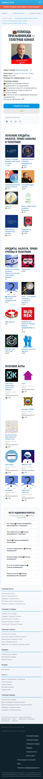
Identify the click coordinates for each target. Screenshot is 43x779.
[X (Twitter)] (11, 121)
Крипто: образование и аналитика (13, 679)
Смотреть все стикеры (9, 613)
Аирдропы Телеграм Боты (10, 598)
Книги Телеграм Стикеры (10, 619)
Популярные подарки (9, 657)
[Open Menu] (39, 2)
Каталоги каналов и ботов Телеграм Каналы (17, 704)
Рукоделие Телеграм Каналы (11, 710)
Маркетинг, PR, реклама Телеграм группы (16, 644)
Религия (15, 721)
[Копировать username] (30, 70)
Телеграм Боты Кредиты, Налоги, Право (25, 18)
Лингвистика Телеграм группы (12, 639)
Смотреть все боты (8, 593)
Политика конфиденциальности (28, 767)
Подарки (29, 748)
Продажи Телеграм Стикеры (11, 616)
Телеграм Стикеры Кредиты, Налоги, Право (14, 20)
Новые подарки (7, 659)
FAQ (18, 764)
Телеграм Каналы (32, 736)
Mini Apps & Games (8, 687)
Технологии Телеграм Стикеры (12, 624)
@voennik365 (22, 70)
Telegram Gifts (6, 689)
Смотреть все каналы (9, 699)
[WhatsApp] (16, 121)
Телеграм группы (32, 740)
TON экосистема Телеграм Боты (13, 601)
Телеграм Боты (31, 751)
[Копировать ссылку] (20, 121)
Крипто (4, 674)
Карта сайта (30, 755)
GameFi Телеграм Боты (9, 596)
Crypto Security (7, 684)
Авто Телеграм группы (9, 641)
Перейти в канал (21, 106)
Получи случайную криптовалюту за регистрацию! (21, 7)
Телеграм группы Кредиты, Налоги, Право (14, 23)
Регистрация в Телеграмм (26, 760)
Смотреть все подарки (9, 654)
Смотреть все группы (9, 634)
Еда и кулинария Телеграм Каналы (13, 702)
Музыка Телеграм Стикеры (11, 621)
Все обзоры (6, 669)
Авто (14, 719)
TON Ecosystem (7, 682)
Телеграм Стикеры (33, 744)
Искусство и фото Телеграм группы (14, 636)
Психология (6, 721)
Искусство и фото (25, 717)
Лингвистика (6, 719)
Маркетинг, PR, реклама (26, 719)
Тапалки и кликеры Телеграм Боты (13, 603)
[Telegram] (7, 121)
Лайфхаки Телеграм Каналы (11, 707)
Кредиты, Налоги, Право (23, 73)
